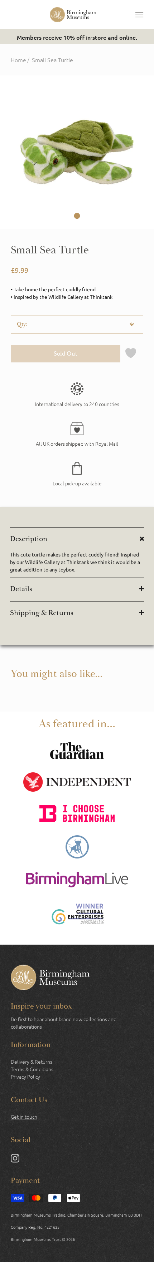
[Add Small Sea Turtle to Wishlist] (130, 353)
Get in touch (24, 1116)
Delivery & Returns (31, 1061)
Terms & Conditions (32, 1069)
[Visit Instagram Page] (15, 1159)
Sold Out (65, 354)
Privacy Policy (25, 1076)
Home (18, 60)
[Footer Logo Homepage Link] (50, 978)
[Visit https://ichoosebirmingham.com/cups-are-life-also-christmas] (77, 814)
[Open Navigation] (139, 14)
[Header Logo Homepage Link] (73, 14)
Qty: (22, 324)
